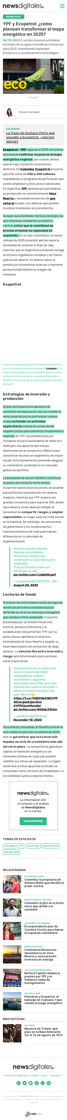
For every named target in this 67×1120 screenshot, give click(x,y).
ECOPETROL (33, 846)
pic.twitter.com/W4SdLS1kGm (35, 709)
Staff (44, 1075)
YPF (23, 149)
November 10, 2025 (27, 720)
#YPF (53, 698)
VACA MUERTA (50, 846)
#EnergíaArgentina (27, 702)
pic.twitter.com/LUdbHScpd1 (34, 574)
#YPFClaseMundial (27, 705)
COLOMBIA (9, 846)
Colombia (27, 169)
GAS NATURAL (11, 852)
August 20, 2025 (25, 585)
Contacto (55, 1075)
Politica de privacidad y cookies (21, 1075)
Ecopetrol (10, 149)
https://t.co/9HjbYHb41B (31, 698)
